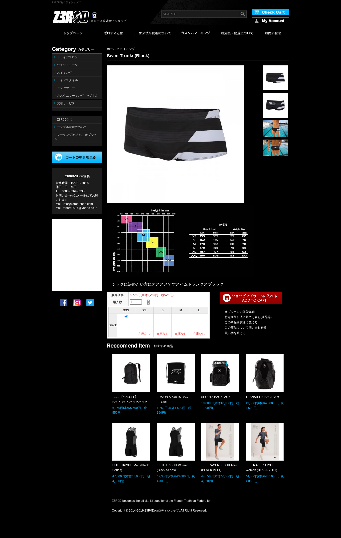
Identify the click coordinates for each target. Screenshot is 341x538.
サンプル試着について (72, 127)
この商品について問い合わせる (246, 327)
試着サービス (66, 103)
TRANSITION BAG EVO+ (262, 397)
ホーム (111, 49)
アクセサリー (66, 88)
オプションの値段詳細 (240, 312)
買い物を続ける (235, 333)
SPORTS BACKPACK (215, 397)
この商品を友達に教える (241, 322)
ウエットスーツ (67, 65)
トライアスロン (67, 57)
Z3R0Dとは (65, 119)
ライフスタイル (67, 80)
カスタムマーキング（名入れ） (78, 95)
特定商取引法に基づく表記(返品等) (248, 317)
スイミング (64, 72)
